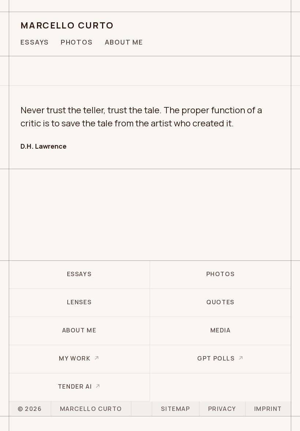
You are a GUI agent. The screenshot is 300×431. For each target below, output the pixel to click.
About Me (124, 42)
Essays (34, 42)
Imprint (268, 409)
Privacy (222, 409)
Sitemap (175, 409)
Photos (77, 42)
